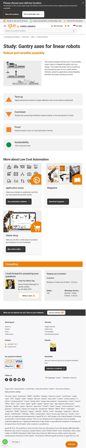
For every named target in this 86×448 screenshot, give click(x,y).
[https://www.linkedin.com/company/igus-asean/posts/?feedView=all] (14, 379)
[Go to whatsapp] (5, 441)
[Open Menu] (5, 26)
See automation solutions (17, 202)
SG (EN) (79, 26)
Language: (54, 378)
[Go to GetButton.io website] (5, 446)
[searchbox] (38, 31)
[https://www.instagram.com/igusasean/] (10, 379)
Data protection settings (13, 392)
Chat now (71, 444)
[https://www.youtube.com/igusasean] (19, 379)
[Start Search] (73, 31)
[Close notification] (83, 3)
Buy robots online (14, 249)
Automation (25, 37)
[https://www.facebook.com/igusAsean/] (6, 379)
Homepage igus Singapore (12, 37)
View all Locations (12, 14)
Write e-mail (27, 296)
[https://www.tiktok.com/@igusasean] (23, 379)
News (33, 37)
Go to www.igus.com (32, 14)
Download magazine (56, 202)
